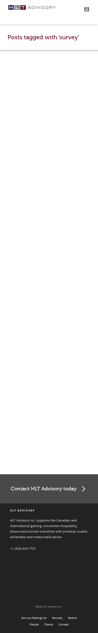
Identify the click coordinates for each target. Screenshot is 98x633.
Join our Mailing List (33, 618)
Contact (64, 624)
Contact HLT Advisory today (44, 489)
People (34, 624)
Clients (48, 624)
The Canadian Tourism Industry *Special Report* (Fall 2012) (47, 394)
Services (57, 618)
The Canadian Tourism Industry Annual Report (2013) (45, 278)
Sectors (72, 618)
